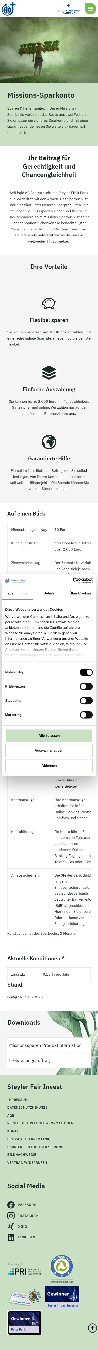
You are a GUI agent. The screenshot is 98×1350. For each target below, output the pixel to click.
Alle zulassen (49, 735)
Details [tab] (49, 593)
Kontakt (15, 1131)
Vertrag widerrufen (27, 1163)
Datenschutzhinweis (27, 1107)
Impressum (17, 1100)
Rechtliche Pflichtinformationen (40, 1123)
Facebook (27, 1205)
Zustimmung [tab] (18, 593)
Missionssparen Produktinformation (45, 1045)
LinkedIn (26, 1237)
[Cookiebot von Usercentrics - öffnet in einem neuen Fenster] (73, 580)
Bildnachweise (21, 1155)
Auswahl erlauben (49, 750)
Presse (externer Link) (29, 1139)
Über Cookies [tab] (80, 593)
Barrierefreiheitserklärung (35, 1147)
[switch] (86, 686)
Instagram (28, 1216)
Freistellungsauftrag (29, 1060)
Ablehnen (49, 765)
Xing (22, 1226)
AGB (10, 1115)
